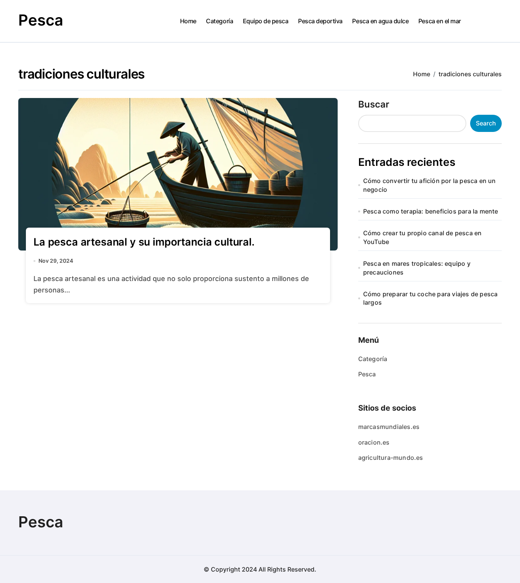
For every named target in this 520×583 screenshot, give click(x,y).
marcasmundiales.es (389, 426)
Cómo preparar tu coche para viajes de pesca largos (430, 298)
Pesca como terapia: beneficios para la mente (430, 211)
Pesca (40, 20)
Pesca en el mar (439, 21)
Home (188, 21)
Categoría (219, 21)
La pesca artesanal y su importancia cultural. (144, 242)
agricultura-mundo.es (390, 457)
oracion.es (374, 442)
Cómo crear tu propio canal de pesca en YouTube (422, 237)
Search (486, 123)
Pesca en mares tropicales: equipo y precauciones (417, 268)
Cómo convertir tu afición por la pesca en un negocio (429, 185)
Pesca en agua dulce (380, 21)
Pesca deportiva (320, 21)
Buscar (373, 104)
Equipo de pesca (266, 21)
